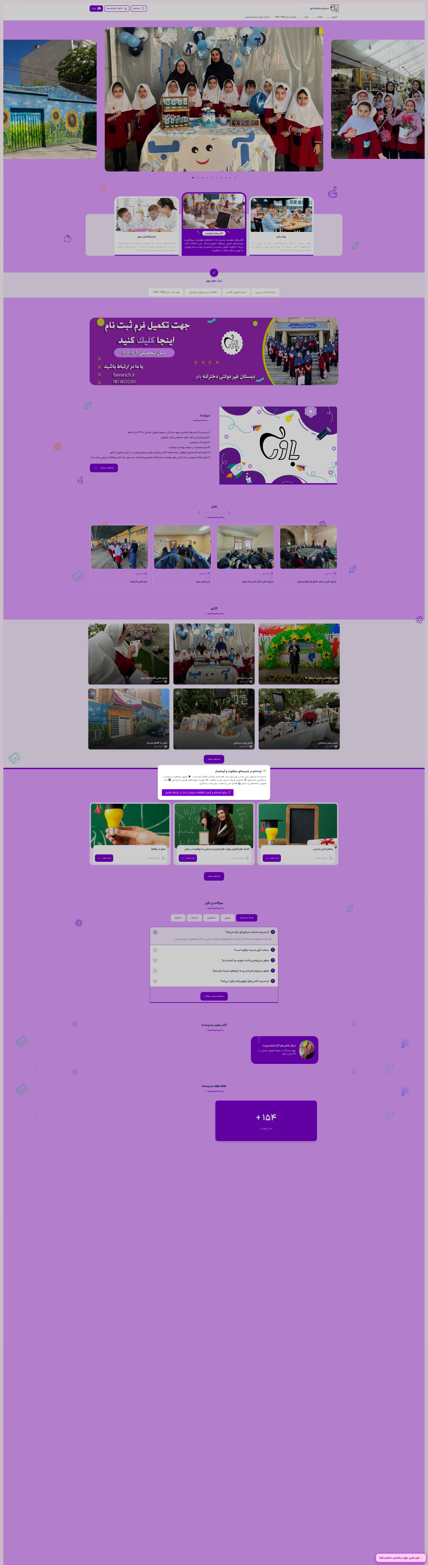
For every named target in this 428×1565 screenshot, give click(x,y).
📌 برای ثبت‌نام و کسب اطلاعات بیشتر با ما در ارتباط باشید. (198, 793)
